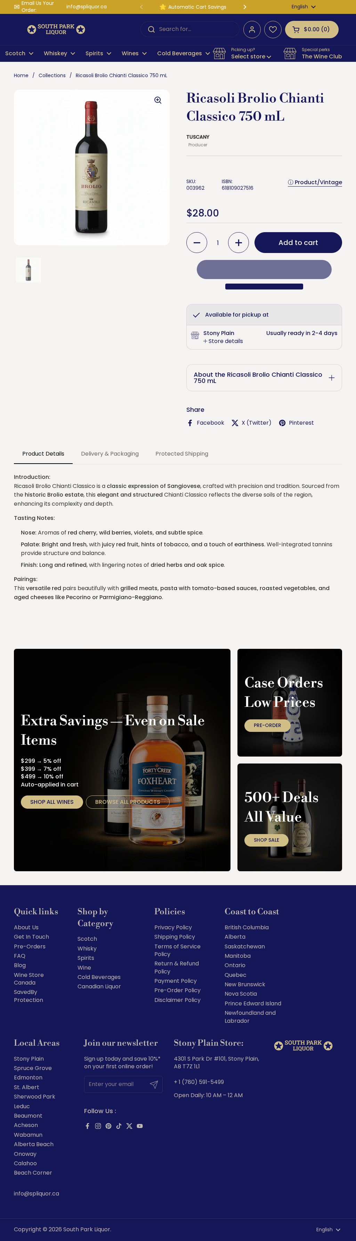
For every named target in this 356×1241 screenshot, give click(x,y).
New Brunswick (245, 984)
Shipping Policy (174, 937)
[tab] (223, 341)
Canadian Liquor (99, 986)
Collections (52, 75)
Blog (20, 965)
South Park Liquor (86, 1229)
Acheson (26, 1125)
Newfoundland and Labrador (250, 1016)
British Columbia (247, 927)
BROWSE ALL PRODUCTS (127, 802)
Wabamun (28, 1135)
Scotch (87, 939)
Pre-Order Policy (177, 990)
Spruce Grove (33, 1068)
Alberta (235, 937)
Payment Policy (175, 981)
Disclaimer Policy (177, 1000)
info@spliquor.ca (86, 6)
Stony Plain (29, 1059)
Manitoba (238, 956)
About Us (26, 927)
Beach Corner (33, 1173)
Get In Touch (31, 937)
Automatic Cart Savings (197, 7)
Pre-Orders (30, 946)
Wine (84, 968)
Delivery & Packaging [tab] (110, 454)
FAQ (19, 956)
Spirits (86, 958)
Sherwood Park (34, 1097)
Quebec (235, 975)
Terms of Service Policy (177, 950)
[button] (312, 29)
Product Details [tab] (43, 454)
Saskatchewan (245, 946)
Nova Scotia (241, 994)
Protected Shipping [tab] (181, 454)
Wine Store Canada (29, 979)
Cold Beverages (99, 977)
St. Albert (26, 1087)
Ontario (235, 965)
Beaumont (28, 1116)
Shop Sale (266, 839)
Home (21, 75)
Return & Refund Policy (176, 967)
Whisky (87, 949)
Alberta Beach (34, 1144)
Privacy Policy (173, 927)
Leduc (22, 1106)
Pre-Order (267, 725)
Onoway (25, 1154)
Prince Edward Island (253, 1003)
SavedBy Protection (28, 996)
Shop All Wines (52, 802)
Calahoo (25, 1163)
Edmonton (28, 1077)
